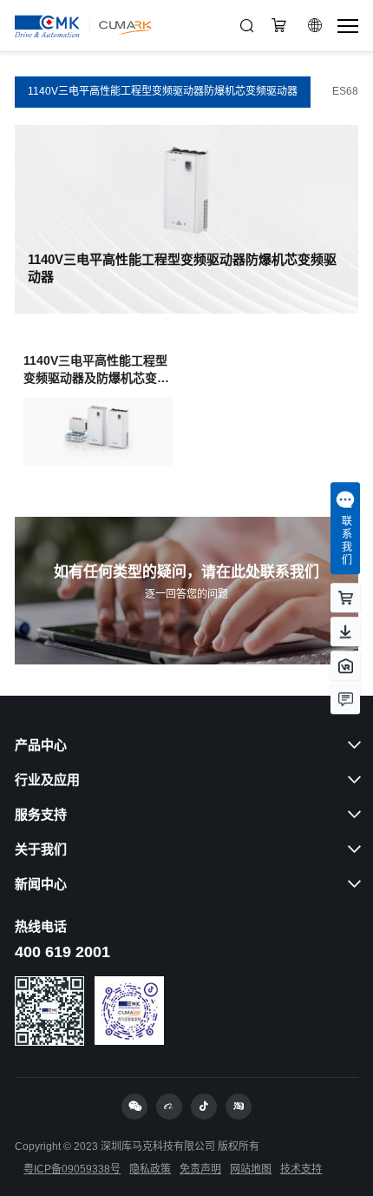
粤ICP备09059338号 (72, 1169)
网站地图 (251, 1169)
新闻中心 (41, 883)
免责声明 (200, 1169)
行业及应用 (47, 779)
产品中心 (41, 744)
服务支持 (41, 814)
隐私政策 (150, 1169)
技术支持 (301, 1169)
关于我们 (41, 849)
